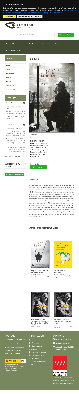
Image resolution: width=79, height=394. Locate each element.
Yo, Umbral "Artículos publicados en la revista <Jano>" (62, 321)
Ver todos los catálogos (12, 156)
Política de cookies (38, 355)
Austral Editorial (42, 145)
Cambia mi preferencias (25, 16)
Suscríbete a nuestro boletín (14, 174)
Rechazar (38, 16)
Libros (14, 44)
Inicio (8, 44)
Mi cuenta (35, 358)
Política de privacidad (39, 352)
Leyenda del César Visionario (60, 271)
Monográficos (41, 44)
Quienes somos (37, 340)
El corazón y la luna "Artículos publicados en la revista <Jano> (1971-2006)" (40, 322)
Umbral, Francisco (36, 138)
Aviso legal (35, 343)
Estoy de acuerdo (9, 16)
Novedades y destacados (26, 44)
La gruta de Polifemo (54, 44)
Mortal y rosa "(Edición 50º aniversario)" (39, 271)
